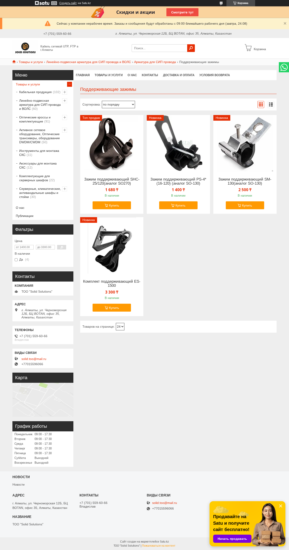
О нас (132, 75)
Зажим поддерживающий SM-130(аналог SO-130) (244, 181)
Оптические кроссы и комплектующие (35, 119)
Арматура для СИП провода (155, 62)
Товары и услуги (31, 62)
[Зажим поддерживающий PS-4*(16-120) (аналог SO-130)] (178, 143)
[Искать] (191, 48)
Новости (18, 484)
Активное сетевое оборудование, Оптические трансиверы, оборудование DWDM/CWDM (39, 136)
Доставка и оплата (178, 75)
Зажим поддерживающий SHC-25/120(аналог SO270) (112, 181)
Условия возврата (214, 75)
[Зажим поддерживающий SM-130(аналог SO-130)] (245, 143)
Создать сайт (68, 3)
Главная (83, 75)
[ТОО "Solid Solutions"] (25, 48)
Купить (114, 205)
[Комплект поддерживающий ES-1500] (111, 245)
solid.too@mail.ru (33, 359)
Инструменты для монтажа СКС (39, 153)
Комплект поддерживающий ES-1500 (111, 284)
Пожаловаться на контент (158, 545)
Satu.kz (164, 541)
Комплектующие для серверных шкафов (34, 178)
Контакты (150, 75)
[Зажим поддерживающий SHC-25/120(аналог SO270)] (111, 143)
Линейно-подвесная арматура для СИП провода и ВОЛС (88, 62)
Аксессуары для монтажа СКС (38, 165)
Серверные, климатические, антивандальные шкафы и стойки (40, 193)
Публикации (24, 216)
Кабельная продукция (35, 92)
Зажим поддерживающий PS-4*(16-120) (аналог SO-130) (178, 181)
